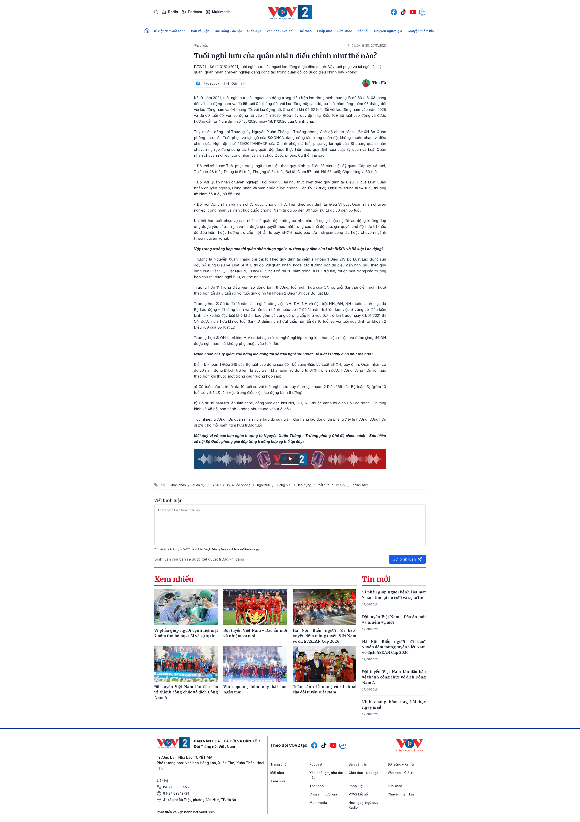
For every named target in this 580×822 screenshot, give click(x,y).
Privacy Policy (220, 549)
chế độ (341, 485)
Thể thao (305, 31)
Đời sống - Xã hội (228, 31)
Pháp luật (324, 31)
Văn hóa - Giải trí (279, 31)
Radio (173, 12)
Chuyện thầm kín (421, 31)
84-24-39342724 (176, 793)
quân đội (198, 485)
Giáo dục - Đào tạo (363, 773)
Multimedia (221, 12)
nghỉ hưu (263, 485)
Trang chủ (278, 764)
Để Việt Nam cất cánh (169, 31)
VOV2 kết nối (359, 794)
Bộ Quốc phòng (239, 485)
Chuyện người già (388, 31)
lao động (304, 485)
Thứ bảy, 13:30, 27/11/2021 (366, 45)
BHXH (216, 485)
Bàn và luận (200, 31)
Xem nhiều (279, 781)
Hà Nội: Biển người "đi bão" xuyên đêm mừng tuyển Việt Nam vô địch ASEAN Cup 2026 (394, 647)
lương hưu (284, 485)
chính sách (361, 485)
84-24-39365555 (176, 787)
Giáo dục (254, 31)
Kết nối (363, 31)
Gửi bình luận (404, 559)
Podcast (195, 12)
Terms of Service (243, 549)
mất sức (323, 485)
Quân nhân (178, 485)
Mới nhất (277, 773)
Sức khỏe (344, 31)
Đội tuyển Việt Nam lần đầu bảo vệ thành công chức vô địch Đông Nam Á (394, 677)
